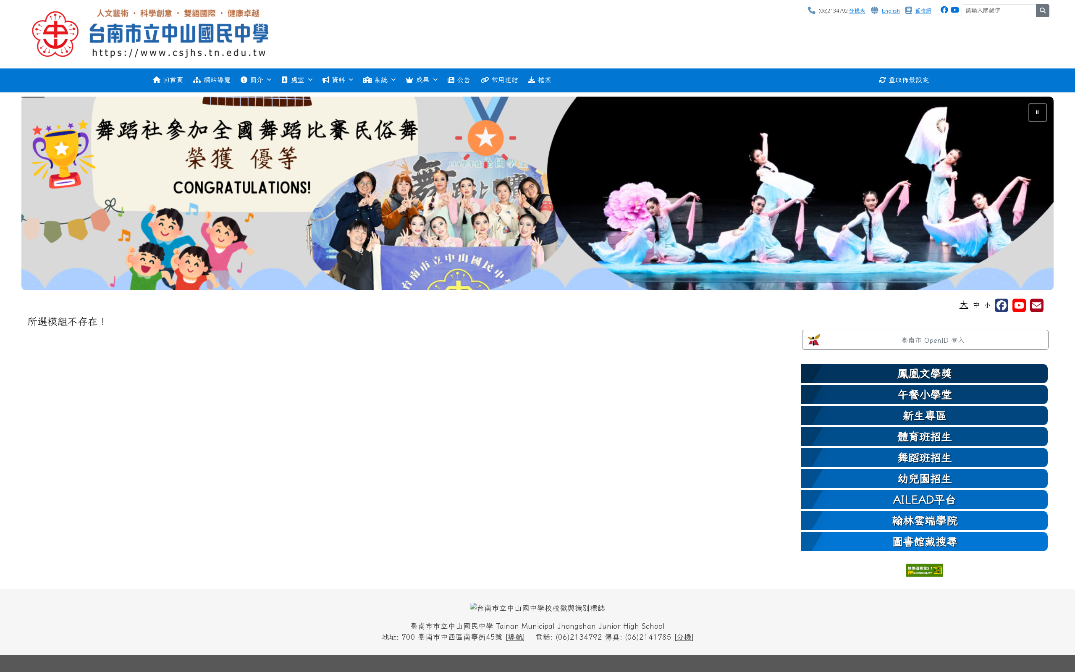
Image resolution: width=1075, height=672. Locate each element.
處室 (297, 79)
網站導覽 (217, 79)
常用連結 (504, 79)
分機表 (857, 10)
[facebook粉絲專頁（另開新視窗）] (1001, 305)
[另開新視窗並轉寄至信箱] (1037, 305)
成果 (423, 79)
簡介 (256, 79)
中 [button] (976, 304)
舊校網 (923, 10)
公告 (463, 79)
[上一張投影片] (41, 195)
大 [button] (964, 304)
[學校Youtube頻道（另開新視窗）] (1019, 305)
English (891, 10)
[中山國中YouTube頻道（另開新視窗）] (955, 9)
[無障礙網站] (924, 569)
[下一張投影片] (1033, 195)
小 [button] (987, 305)
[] (515, 636)
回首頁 (173, 79)
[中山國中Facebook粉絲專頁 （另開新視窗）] (944, 9)
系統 (381, 79)
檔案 (544, 79)
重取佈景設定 (909, 79)
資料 (338, 79)
